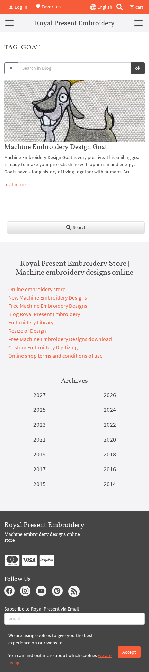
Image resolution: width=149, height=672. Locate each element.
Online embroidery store (36, 289)
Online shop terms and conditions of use (55, 355)
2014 (110, 484)
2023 (39, 424)
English (104, 7)
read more (15, 184)
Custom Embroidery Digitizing (43, 347)
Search (79, 227)
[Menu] (9, 23)
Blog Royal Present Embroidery (44, 314)
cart (138, 7)
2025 (39, 410)
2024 (110, 410)
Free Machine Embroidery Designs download (60, 338)
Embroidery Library (30, 322)
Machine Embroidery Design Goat (55, 146)
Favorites (51, 6)
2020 (110, 439)
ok (137, 68)
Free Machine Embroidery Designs (47, 305)
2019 (39, 454)
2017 (39, 469)
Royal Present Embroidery (75, 23)
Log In (20, 7)
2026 (110, 395)
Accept (129, 652)
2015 (39, 484)
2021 (39, 439)
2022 (110, 424)
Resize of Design (27, 330)
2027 (39, 395)
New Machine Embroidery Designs (47, 297)
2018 (110, 454)
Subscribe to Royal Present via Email (41, 609)
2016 (110, 469)
